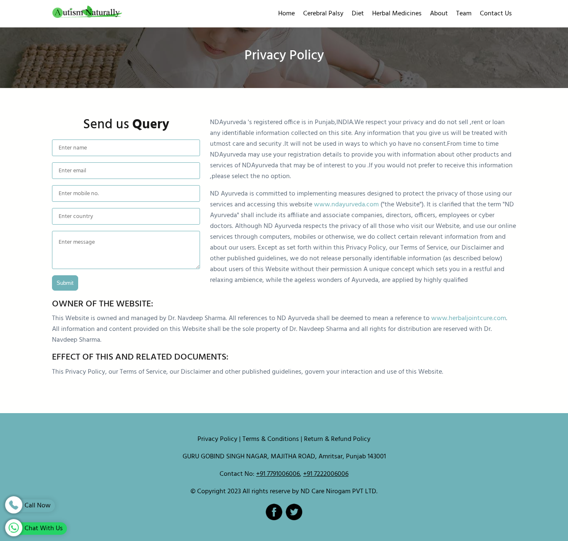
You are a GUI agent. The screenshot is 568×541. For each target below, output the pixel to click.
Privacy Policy (217, 439)
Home (286, 13)
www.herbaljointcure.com (468, 318)
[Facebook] (274, 512)
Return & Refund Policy (337, 439)
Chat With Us (43, 528)
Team (464, 13)
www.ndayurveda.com (346, 204)
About (439, 13)
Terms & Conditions (270, 439)
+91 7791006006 (278, 474)
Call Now (37, 505)
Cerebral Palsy (323, 13)
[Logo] (125, 14)
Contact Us (496, 13)
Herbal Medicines (397, 13)
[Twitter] (294, 512)
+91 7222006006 (325, 474)
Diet (358, 13)
